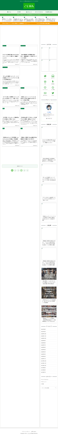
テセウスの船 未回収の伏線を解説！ (43, 23)
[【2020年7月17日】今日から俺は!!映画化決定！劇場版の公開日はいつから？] (45, 65)
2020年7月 (43, 345)
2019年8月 (43, 370)
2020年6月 (43, 347)
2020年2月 (43, 356)
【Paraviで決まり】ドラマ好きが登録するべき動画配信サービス (14, 23)
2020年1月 (43, 358)
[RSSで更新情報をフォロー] (51, 118)
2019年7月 (43, 372)
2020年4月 (43, 352)
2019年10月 (43, 365)
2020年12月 (43, 333)
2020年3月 (43, 354)
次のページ (20, 166)
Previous (0, 19)
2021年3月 (43, 331)
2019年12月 (43, 361)
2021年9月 (43, 329)
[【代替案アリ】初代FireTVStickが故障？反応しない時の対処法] (53, 53)
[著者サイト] (46, 118)
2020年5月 (43, 349)
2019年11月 (43, 363)
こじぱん (49, 112)
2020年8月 (43, 342)
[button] (56, 387)
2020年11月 (43, 336)
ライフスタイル (45, 379)
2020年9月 (43, 340)
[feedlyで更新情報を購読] (49, 118)
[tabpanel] (7, 19)
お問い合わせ (33, 431)
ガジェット (44, 381)
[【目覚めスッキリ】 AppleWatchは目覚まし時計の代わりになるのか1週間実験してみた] (53, 65)
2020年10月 (43, 338)
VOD (43, 384)
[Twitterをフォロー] (48, 118)
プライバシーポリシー (26, 431)
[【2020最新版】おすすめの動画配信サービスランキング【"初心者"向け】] (45, 53)
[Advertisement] (20, 35)
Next (57, 19)
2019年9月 (43, 367)
